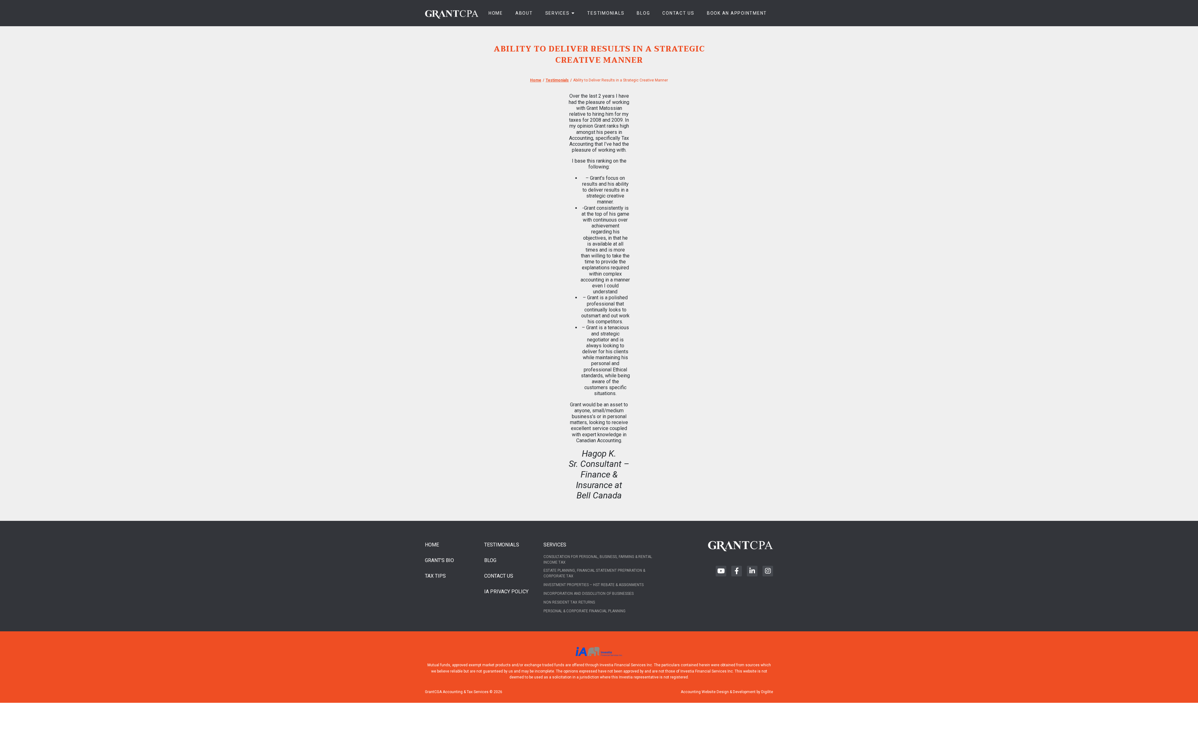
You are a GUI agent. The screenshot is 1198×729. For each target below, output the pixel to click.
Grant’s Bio (439, 560)
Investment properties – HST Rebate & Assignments (593, 585)
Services (557, 13)
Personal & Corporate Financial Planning (584, 611)
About (524, 13)
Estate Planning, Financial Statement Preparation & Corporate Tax (594, 573)
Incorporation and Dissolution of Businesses (588, 593)
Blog (643, 13)
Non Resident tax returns (569, 602)
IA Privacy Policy (506, 591)
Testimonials (605, 13)
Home (496, 13)
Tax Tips (435, 576)
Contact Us (678, 13)
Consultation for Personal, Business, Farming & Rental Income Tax (597, 560)
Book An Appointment (737, 13)
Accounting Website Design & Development (718, 692)
